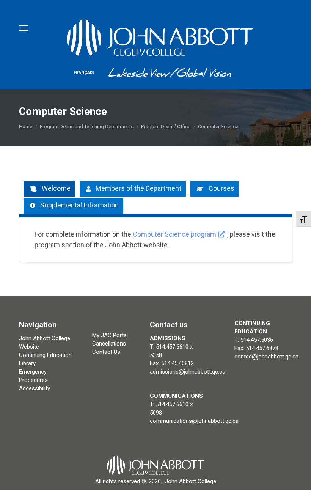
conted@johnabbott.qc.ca (266, 356)
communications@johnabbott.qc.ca (194, 421)
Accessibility (34, 388)
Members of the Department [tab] (138, 188)
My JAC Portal (110, 335)
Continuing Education (45, 355)
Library (27, 363)
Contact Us (106, 352)
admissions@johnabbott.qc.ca (187, 371)
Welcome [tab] (56, 188)
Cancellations (109, 343)
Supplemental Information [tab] (79, 205)
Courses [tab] (221, 188)
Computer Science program (174, 234)
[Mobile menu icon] (23, 28)
